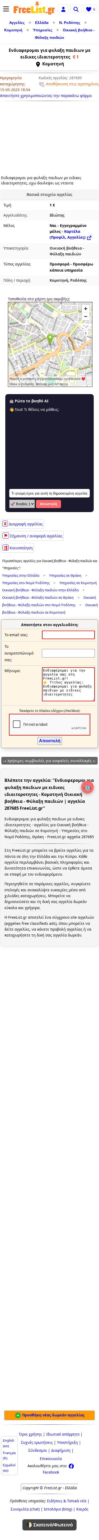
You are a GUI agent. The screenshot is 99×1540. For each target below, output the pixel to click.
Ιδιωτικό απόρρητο (62, 1434)
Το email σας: (16, 634)
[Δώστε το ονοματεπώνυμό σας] (68, 652)
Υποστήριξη (67, 1442)
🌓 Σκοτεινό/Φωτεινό (49, 1525)
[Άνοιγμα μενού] (6, 9)
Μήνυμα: (12, 670)
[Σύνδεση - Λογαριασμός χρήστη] (63, 8)
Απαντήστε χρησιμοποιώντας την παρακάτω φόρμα (46, 95)
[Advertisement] (33, 136)
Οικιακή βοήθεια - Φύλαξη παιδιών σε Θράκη (38, 597)
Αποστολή (48, 504)
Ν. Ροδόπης (69, 22)
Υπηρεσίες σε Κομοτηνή (78, 583)
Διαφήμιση (60, 1450)
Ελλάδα (42, 22)
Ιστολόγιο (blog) (58, 1509)
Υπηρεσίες (42, 30)
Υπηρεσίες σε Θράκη (65, 575)
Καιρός (82, 1509)
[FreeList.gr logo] (34, 8)
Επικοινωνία (51, 1458)
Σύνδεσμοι (37, 1450)
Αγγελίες (17, 22)
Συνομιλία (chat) (25, 1509)
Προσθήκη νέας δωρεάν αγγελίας (52, 1414)
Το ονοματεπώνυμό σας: (19, 653)
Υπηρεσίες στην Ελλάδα (20, 575)
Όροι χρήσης (30, 1434)
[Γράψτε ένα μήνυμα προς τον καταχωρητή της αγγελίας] (68, 699)
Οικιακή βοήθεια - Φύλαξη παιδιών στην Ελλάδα (40, 590)
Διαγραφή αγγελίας (23, 524)
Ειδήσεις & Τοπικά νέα (66, 1500)
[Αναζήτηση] (76, 9)
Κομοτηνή (13, 30)
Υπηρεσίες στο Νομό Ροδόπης (26, 583)
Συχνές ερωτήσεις (37, 1442)
